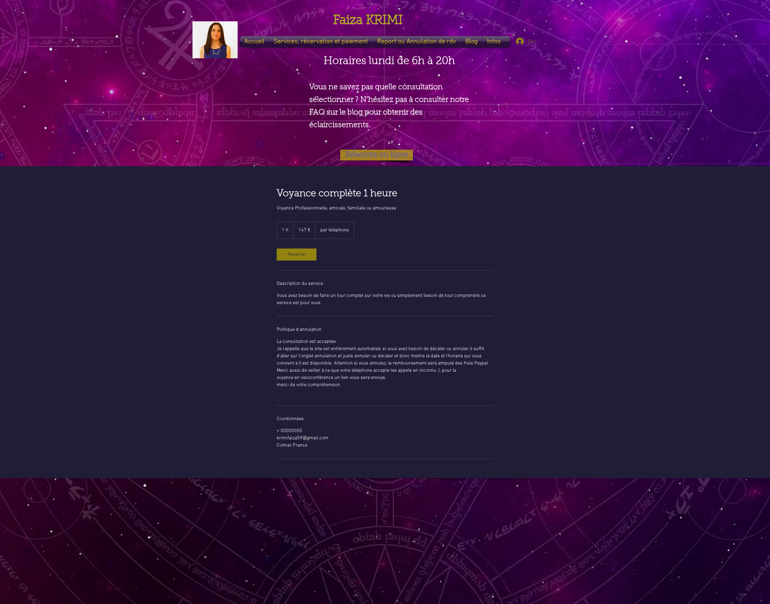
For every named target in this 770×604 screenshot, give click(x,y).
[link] (296, 255)
